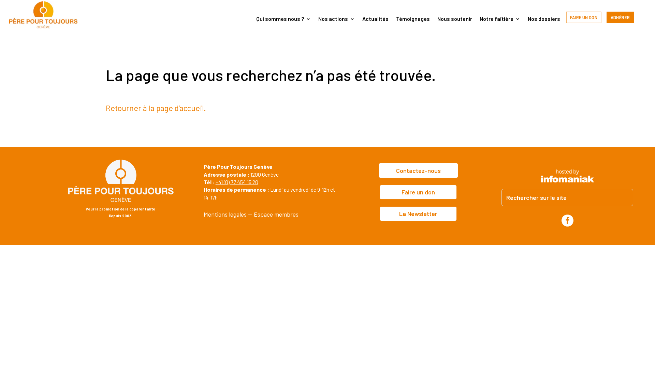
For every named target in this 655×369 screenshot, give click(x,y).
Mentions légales (225, 214)
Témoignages (413, 19)
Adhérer (620, 17)
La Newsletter (418, 213)
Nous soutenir (454, 19)
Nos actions (333, 19)
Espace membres (276, 214)
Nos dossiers (544, 19)
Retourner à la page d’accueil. (156, 108)
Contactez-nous (418, 170)
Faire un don (583, 17)
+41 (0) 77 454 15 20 (237, 182)
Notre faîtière (496, 19)
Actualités (375, 19)
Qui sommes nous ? (280, 19)
